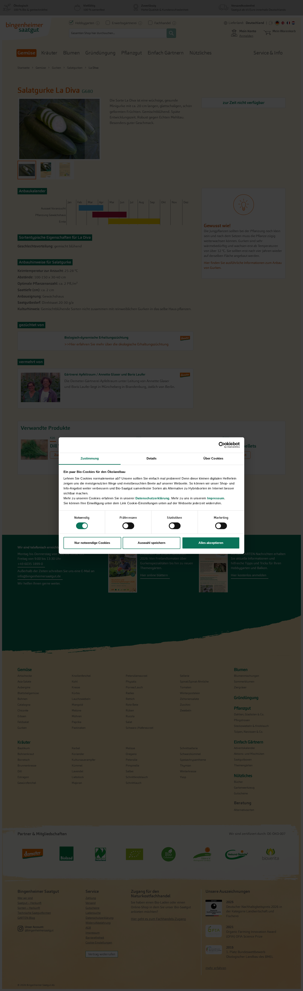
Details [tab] (152, 458)
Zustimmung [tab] (90, 458)
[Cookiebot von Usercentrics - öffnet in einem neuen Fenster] (222, 445)
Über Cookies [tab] (213, 458)
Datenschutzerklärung (152, 498)
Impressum (215, 498)
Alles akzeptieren (210, 543)
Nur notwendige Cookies (92, 543)
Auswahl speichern (151, 543)
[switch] (128, 526)
